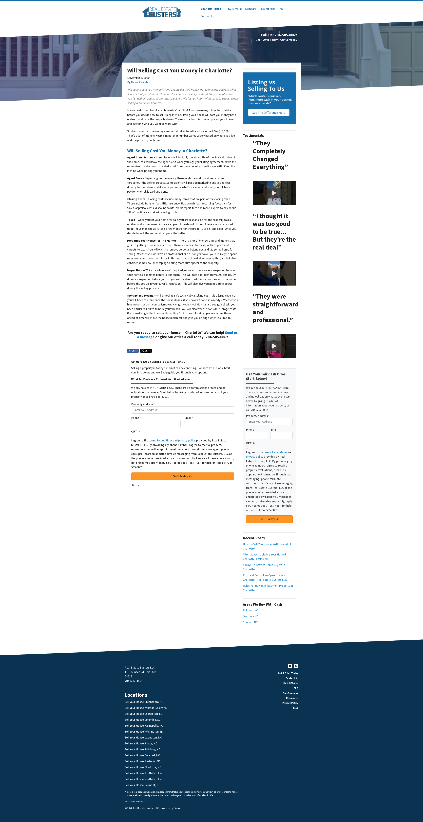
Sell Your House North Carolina (143, 779)
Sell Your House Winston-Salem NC (146, 708)
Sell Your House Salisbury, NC (142, 749)
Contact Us (207, 16)
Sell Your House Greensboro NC (144, 702)
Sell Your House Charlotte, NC (143, 767)
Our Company (288, 40)
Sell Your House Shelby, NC (141, 743)
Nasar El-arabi (139, 82)
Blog (295, 708)
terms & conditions (160, 440)
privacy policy (186, 440)
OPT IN (135, 432)
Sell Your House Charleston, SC (143, 714)
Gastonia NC (250, 616)
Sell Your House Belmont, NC (142, 785)
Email (189, 418)
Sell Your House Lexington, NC (143, 738)
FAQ (280, 9)
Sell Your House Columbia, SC (142, 720)
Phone (136, 418)
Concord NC (250, 622)
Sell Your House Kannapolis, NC (144, 726)
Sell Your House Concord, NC (142, 755)
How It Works (233, 9)
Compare (250, 9)
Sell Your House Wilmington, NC (144, 732)
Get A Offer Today (267, 40)
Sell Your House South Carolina (143, 773)
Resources (292, 698)
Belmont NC (250, 610)
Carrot (177, 808)
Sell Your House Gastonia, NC (142, 761)
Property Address (143, 404)
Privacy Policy (290, 703)
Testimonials (267, 9)
